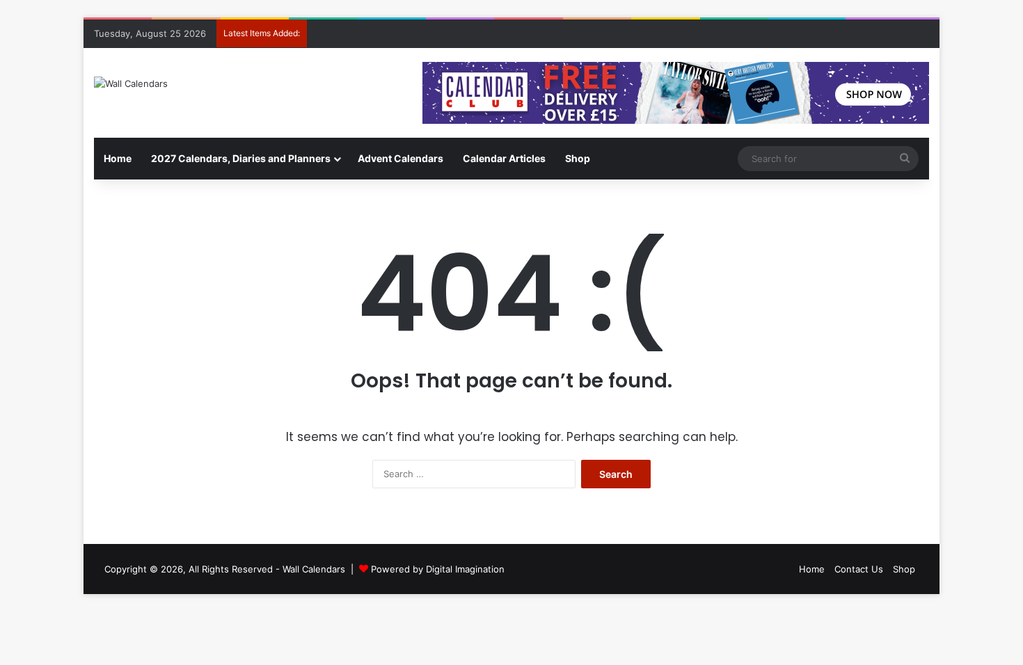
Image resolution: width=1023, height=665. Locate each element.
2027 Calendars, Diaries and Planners (241, 158)
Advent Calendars (400, 158)
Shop (577, 158)
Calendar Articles (504, 158)
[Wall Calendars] (131, 83)
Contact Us (858, 569)
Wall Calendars (314, 569)
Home (118, 158)
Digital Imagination (465, 569)
